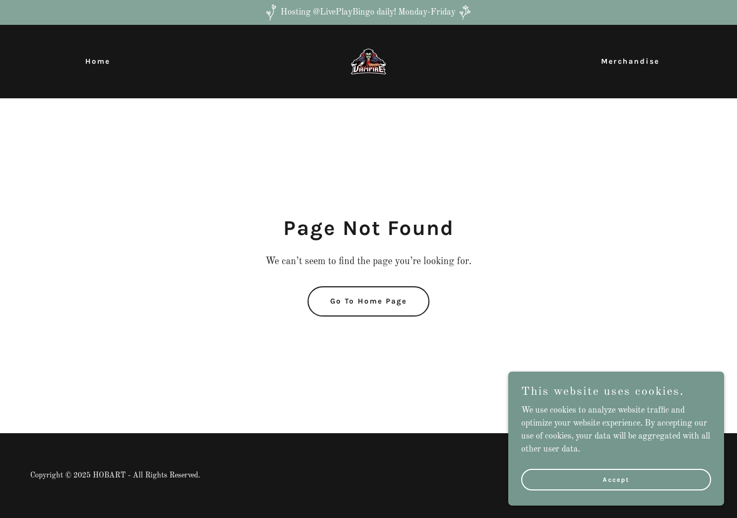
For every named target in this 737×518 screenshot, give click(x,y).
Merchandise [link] (630, 61)
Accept (616, 479)
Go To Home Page (368, 301)
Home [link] (97, 61)
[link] (368, 61)
